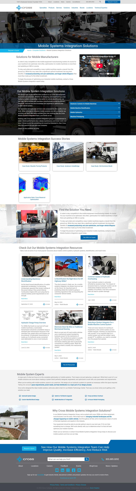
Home (29, 50)
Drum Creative (94, 488)
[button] (95, 104)
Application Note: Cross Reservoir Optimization (34, 198)
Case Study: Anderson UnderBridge (68, 166)
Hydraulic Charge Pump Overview (33, 323)
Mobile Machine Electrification (80, 108)
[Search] (86, 459)
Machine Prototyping (77, 116)
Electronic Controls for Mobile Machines (83, 104)
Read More (24, 298)
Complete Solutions (39, 50)
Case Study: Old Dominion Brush (101, 166)
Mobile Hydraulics (76, 112)
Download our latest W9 (68, 478)
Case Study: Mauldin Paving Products (34, 166)
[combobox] (66, 459)
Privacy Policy (54, 485)
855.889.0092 (90, 2)
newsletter (40, 475)
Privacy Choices (81, 485)
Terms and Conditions (67, 485)
